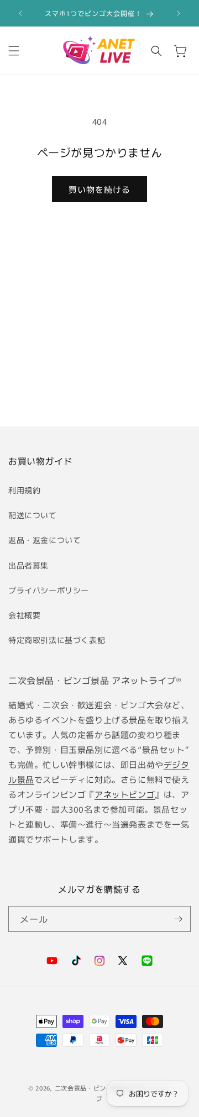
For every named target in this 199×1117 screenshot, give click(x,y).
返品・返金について (44, 539)
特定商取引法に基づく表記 (56, 639)
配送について (32, 514)
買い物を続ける (99, 189)
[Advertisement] (99, 333)
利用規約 (24, 490)
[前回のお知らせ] (20, 13)
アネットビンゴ (125, 794)
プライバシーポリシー (48, 590)
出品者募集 (28, 565)
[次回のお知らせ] (178, 13)
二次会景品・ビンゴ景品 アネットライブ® (95, 680)
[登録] (178, 919)
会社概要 (24, 614)
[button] (14, 51)
